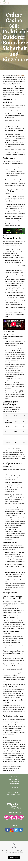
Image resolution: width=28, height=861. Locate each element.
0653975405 (15, 787)
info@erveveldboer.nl (15, 789)
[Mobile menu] (26, 2)
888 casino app (20, 75)
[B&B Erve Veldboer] (4, 2)
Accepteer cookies (14, 857)
